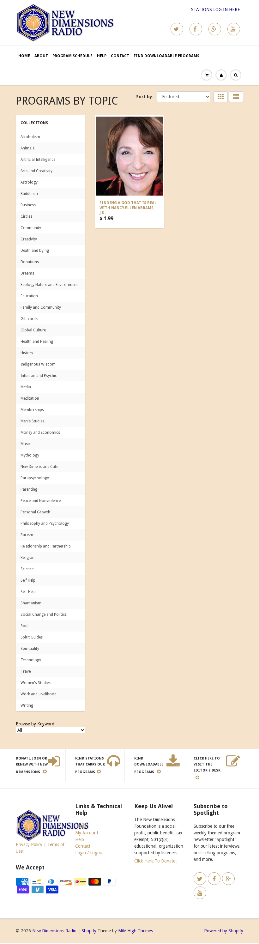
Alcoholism (30, 137)
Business (28, 205)
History (27, 353)
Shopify (88, 930)
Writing (27, 705)
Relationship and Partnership (46, 546)
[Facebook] (196, 29)
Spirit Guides (32, 637)
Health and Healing (37, 341)
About (41, 56)
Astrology (29, 182)
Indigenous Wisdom (38, 364)
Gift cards (29, 319)
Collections (34, 123)
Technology (31, 660)
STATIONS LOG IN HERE (215, 9)
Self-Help (28, 592)
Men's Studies (32, 421)
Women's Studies (36, 683)
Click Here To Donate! (155, 860)
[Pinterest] (214, 29)
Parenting (29, 489)
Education (29, 296)
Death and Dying (35, 250)
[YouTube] (233, 29)
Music (26, 444)
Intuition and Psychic (39, 375)
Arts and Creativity (36, 171)
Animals (27, 148)
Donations (30, 262)
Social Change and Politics (44, 614)
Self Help (28, 580)
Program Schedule (72, 56)
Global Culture (33, 330)
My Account (86, 832)
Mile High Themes (135, 930)
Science (27, 569)
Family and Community (41, 307)
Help (101, 56)
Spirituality (30, 648)
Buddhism (29, 193)
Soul (24, 626)
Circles (26, 216)
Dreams (27, 273)
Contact (120, 56)
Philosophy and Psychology (45, 523)
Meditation (30, 398)
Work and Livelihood (39, 694)
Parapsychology (35, 478)
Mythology (30, 455)
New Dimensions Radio (54, 930)
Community (31, 228)
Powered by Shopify (223, 930)
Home (24, 56)
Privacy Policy (29, 844)
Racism (27, 535)
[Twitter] (177, 29)
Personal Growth (35, 512)
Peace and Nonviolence (41, 501)
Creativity (29, 239)
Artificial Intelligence (38, 159)
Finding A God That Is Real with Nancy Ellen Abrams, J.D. (128, 208)
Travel (26, 671)
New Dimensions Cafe (39, 466)
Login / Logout (89, 852)
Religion (27, 557)
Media (26, 387)
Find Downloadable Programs (166, 56)
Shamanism (31, 603)
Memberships (32, 410)
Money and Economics (40, 432)
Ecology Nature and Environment (49, 284)
